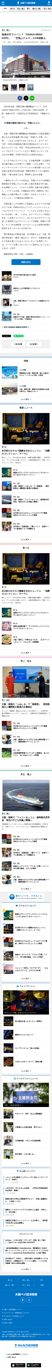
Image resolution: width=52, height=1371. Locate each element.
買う (28, 8)
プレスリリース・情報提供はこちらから (17, 1313)
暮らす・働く (37, 8)
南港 (9, 42)
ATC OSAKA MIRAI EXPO (31, 42)
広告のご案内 (8, 1323)
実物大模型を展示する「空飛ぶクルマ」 (24, 123)
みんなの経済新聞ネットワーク (26, 1346)
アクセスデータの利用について (14, 1316)
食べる (12, 8)
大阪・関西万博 (17, 42)
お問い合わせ (8, 1319)
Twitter (29, 1300)
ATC (4, 42)
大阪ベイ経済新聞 (26, 3)
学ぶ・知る (47, 8)
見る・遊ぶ (21, 8)
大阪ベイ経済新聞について (12, 1309)
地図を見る (26, 262)
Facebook (22, 1300)
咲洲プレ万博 (44, 42)
